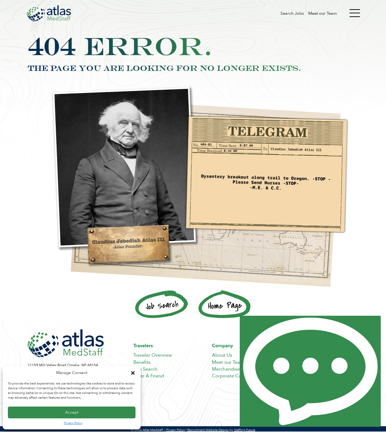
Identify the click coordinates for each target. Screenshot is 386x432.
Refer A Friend (148, 376)
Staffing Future (244, 430)
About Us (222, 355)
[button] (132, 373)
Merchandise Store (232, 369)
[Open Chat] (310, 371)
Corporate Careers (232, 376)
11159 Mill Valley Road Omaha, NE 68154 (63, 365)
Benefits (141, 362)
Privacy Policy (73, 423)
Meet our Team (322, 13)
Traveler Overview (152, 355)
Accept (72, 412)
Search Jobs (292, 13)
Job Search (145, 369)
